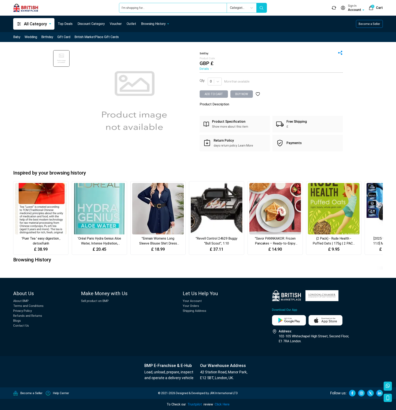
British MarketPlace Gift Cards (96, 37)
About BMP (21, 301)
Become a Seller (369, 24)
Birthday (47, 37)
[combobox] (210, 81)
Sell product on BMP (95, 301)
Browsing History (153, 24)
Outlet (131, 24)
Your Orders (191, 306)
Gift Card (63, 37)
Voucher (116, 24)
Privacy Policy (22, 311)
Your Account (192, 301)
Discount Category (91, 24)
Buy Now (241, 94)
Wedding (31, 37)
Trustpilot (194, 404)
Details (204, 68)
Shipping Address (194, 311)
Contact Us (21, 325)
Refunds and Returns (27, 316)
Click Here (222, 404)
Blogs (17, 321)
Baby (16, 37)
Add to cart (214, 94)
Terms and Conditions (28, 306)
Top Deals (65, 24)
